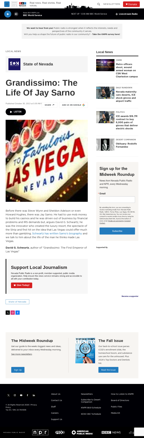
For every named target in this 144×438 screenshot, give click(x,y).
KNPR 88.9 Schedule (91, 408)
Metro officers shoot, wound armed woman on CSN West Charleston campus (127, 70)
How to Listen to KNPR (122, 394)
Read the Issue (108, 369)
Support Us (56, 419)
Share (48, 105)
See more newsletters (21, 354)
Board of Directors (120, 400)
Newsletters (111, 4)
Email (102, 193)
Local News (13, 51)
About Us (55, 394)
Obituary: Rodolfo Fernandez (126, 145)
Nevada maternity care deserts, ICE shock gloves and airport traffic (126, 96)
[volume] (16, 14)
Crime (119, 60)
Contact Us (56, 400)
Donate (132, 4)
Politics (120, 112)
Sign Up (18, 369)
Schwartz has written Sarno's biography (57, 233)
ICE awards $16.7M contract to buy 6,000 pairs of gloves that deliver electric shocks (127, 122)
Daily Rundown (124, 87)
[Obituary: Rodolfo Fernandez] (105, 145)
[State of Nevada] (14, 64)
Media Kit (115, 413)
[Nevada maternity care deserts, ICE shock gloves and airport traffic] (105, 93)
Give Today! (23, 285)
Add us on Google (71, 105)
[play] (7, 14)
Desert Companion (126, 139)
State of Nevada (38, 64)
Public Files (116, 407)
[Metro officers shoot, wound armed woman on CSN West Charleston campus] (105, 65)
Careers (54, 413)
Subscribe (117, 231)
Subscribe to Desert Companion (90, 401)
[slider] (20, 13)
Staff (53, 407)
